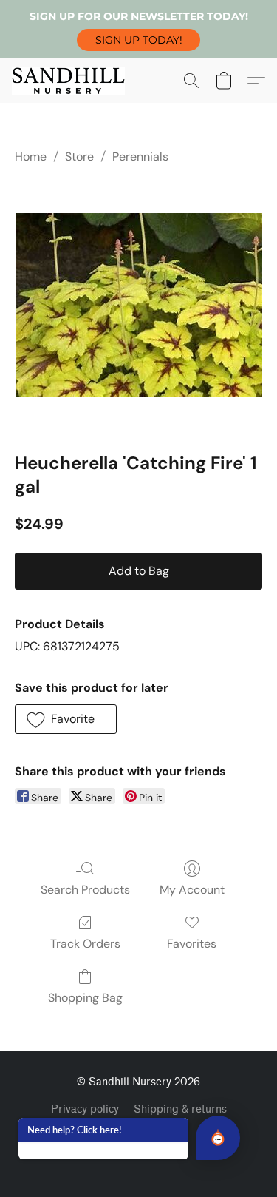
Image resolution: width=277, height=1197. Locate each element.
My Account (192, 889)
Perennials (140, 156)
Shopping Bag (85, 997)
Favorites (191, 943)
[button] (138, 40)
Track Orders (85, 943)
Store (79, 156)
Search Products (85, 889)
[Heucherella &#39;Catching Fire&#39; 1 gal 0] (139, 305)
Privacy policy (85, 1109)
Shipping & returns (180, 1109)
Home (31, 156)
